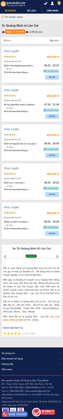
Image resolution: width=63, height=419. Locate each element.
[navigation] (10, 10)
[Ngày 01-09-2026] (3, 32)
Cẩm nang (7, 369)
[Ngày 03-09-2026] (27, 32)
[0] (58, 4)
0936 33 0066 (16, 319)
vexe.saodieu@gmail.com (37, 391)
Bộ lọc (7, 40)
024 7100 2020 (16, 387)
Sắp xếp (54, 40)
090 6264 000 (16, 391)
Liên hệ (52, 77)
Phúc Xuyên (11, 51)
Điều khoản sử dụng (12, 358)
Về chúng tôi (8, 353)
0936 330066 (32, 387)
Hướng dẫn (7, 363)
